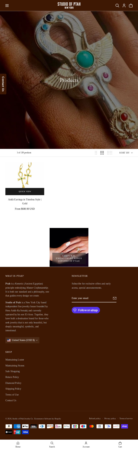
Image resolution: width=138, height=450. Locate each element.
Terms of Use (12, 394)
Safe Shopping (12, 371)
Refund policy (94, 418)
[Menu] (7, 5)
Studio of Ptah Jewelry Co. (23, 419)
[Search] (117, 5)
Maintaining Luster (14, 359)
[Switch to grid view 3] (102, 152)
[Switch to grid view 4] (109, 152)
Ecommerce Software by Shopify (47, 419)
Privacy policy (110, 418)
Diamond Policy (13, 383)
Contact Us (10, 400)
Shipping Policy (13, 388)
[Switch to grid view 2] (96, 152)
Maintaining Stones (14, 365)
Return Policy (12, 377)
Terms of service (126, 418)
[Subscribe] (114, 298)
